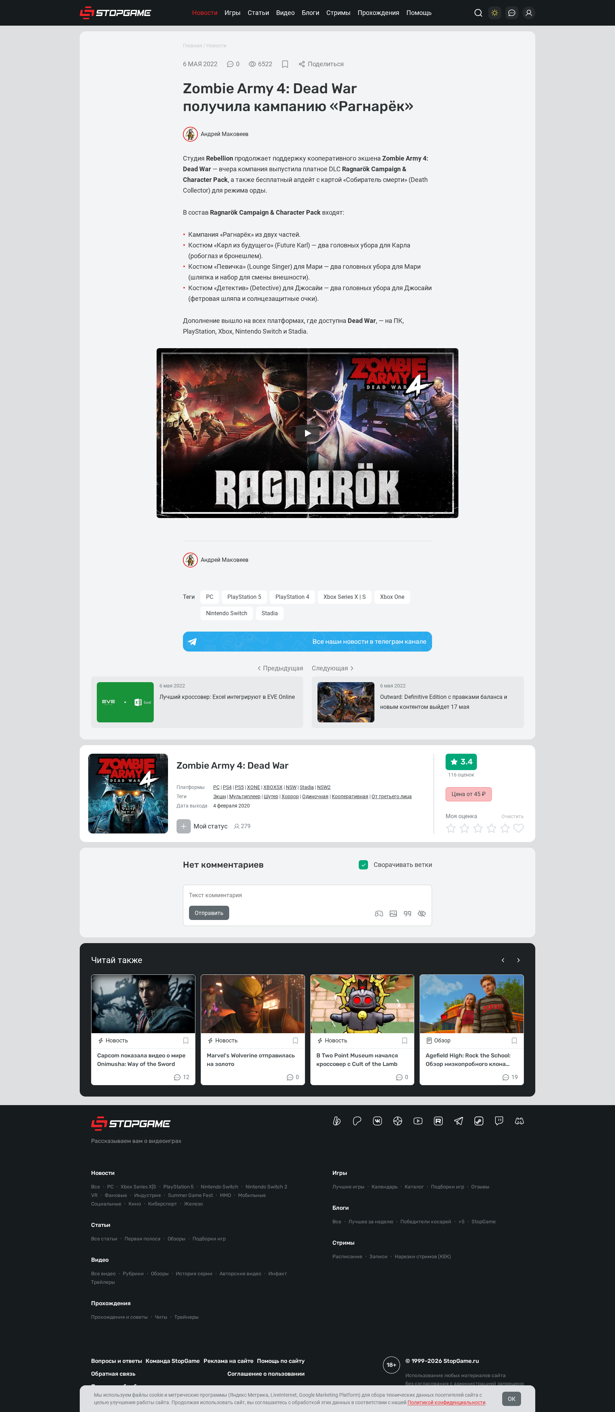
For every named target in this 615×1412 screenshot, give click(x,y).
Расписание (347, 1257)
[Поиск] (478, 13)
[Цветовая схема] (494, 12)
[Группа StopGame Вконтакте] (377, 1120)
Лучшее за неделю (370, 1222)
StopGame (484, 1222)
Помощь (419, 12)
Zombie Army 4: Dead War (233, 765)
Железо (193, 1204)
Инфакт (277, 1274)
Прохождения (378, 12)
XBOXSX (273, 787)
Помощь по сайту (281, 1361)
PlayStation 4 (292, 596)
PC (209, 596)
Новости (204, 12)
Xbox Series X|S (138, 1187)
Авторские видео (240, 1274)
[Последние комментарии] (511, 12)
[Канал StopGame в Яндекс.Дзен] (397, 1120)
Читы (161, 1317)
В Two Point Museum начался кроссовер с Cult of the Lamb (357, 1059)
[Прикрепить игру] (379, 913)
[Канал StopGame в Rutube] (438, 1120)
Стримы (338, 12)
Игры (233, 12)
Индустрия (147, 1195)
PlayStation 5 (244, 596)
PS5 (239, 787)
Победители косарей (425, 1222)
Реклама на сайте (228, 1361)
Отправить (209, 913)
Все (95, 1187)
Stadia (270, 613)
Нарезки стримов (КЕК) (423, 1257)
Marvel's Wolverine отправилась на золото (251, 1059)
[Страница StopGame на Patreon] (357, 1120)
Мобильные (252, 1195)
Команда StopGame (173, 1361)
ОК (511, 1399)
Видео (285, 12)
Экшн (219, 796)
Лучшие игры (348, 1187)
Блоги (310, 12)
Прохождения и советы (119, 1317)
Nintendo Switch (226, 613)
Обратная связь (113, 1373)
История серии (194, 1274)
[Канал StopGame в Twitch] (499, 1120)
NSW (291, 787)
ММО (225, 1195)
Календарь (385, 1187)
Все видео (103, 1274)
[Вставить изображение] (393, 913)
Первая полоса (143, 1239)
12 (186, 1077)
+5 (461, 1222)
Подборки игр (209, 1239)
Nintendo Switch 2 (266, 1187)
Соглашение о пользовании (266, 1373)
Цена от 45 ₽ (469, 794)
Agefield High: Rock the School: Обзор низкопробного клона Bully (468, 1060)
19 (514, 1077)
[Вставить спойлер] (421, 913)
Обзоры (176, 1239)
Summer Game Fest (190, 1195)
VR (94, 1195)
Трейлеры (103, 1282)
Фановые (116, 1195)
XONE (253, 787)
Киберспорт (162, 1204)
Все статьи (104, 1239)
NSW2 (324, 787)
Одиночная (315, 796)
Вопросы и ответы (116, 1361)
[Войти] (528, 12)
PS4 (227, 787)
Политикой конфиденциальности (446, 1402)
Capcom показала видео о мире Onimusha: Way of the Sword (141, 1059)
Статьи (258, 12)
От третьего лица (392, 796)
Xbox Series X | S (345, 596)
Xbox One (392, 596)
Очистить (512, 816)
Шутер (271, 796)
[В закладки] (285, 64)
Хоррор (290, 796)
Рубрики (133, 1274)
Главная (192, 45)
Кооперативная (350, 796)
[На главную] (116, 12)
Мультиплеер (245, 796)
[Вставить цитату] (407, 913)
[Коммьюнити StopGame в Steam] (478, 1120)
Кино (134, 1204)
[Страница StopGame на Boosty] (336, 1120)
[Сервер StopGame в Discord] (519, 1120)
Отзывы (480, 1187)
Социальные (106, 1204)
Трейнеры (186, 1317)
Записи (378, 1257)
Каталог (414, 1187)
